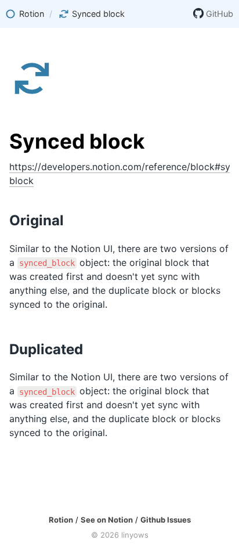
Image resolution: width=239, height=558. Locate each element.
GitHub (219, 14)
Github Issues (165, 519)
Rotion (61, 519)
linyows (135, 534)
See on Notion (107, 519)
